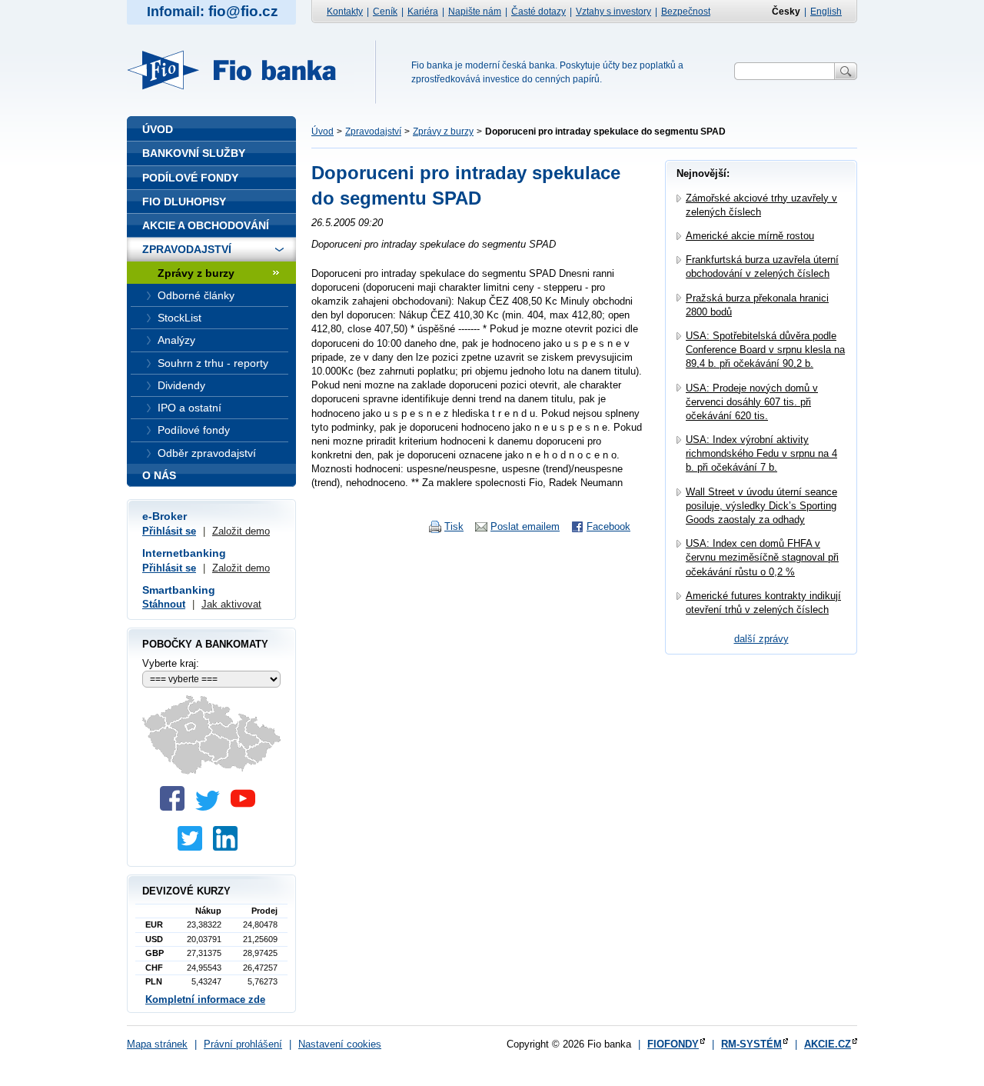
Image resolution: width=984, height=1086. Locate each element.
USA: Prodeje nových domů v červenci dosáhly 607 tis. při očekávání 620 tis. (752, 401)
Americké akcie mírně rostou (750, 236)
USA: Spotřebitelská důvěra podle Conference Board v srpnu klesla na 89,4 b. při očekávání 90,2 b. (765, 349)
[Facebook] (176, 807)
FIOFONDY (673, 1044)
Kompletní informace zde (205, 999)
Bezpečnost (685, 11)
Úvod (322, 131)
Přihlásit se (169, 531)
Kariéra (422, 11)
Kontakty (345, 11)
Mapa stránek (157, 1044)
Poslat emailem (525, 526)
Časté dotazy (538, 11)
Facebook (608, 526)
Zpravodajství (373, 131)
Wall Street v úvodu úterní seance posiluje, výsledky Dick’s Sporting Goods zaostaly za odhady (761, 505)
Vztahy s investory (613, 11)
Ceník (385, 11)
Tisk (454, 526)
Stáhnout (163, 604)
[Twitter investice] (194, 847)
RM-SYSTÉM (751, 1044)
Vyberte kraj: (170, 663)
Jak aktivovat (231, 604)
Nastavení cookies (339, 1044)
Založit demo (241, 531)
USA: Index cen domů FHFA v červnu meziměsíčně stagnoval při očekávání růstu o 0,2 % (762, 557)
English (826, 11)
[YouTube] (247, 807)
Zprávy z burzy (443, 131)
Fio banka (240, 70)
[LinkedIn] (229, 847)
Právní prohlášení (243, 1044)
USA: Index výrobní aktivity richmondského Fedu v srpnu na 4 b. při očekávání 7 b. (761, 453)
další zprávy (761, 639)
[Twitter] (211, 807)
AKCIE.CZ (827, 1044)
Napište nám (474, 11)
